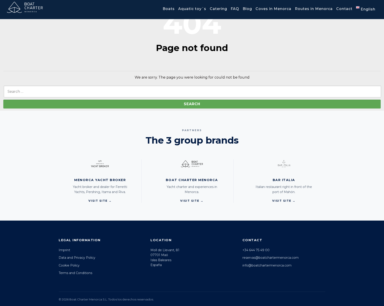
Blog (247, 9)
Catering (218, 9)
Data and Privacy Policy (77, 258)
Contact (344, 9)
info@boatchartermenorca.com (267, 265)
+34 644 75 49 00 (256, 250)
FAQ (235, 9)
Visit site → (100, 200)
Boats (169, 9)
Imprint (64, 250)
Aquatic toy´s (192, 9)
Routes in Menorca (314, 9)
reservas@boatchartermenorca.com (270, 258)
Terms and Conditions (75, 273)
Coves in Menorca (273, 9)
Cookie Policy (69, 265)
